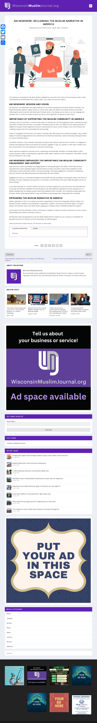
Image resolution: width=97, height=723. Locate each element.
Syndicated (64, 28)
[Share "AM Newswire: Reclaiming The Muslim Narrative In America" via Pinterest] (49, 245)
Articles (9, 623)
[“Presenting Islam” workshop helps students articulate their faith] (80, 299)
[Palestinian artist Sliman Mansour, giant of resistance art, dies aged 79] (9, 487)
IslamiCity (15, 233)
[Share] (3, 42)
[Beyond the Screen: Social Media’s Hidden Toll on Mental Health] (38, 299)
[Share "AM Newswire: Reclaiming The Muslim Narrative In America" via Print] (61, 245)
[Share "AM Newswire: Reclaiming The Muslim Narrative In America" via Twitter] (46, 245)
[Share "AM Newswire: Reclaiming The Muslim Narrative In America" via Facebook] (42, 245)
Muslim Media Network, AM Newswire (30, 223)
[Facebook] (3, 26)
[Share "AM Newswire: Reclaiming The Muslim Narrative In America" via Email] (57, 245)
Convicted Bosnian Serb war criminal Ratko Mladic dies (30, 471)
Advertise (10, 646)
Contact (9, 637)
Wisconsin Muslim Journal (43, 28)
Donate (9, 642)
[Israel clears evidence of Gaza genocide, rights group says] (9, 495)
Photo (9, 628)
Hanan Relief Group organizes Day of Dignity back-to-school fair (34, 501)
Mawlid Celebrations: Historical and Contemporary (29, 463)
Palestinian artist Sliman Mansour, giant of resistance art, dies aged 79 (36, 486)
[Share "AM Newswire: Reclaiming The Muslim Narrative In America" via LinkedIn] (53, 245)
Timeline (10, 618)
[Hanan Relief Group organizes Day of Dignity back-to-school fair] (9, 502)
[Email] (3, 37)
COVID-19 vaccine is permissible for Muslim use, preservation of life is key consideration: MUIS (58, 310)
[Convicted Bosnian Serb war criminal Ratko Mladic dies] (9, 472)
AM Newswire (56, 99)
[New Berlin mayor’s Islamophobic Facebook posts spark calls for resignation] (9, 479)
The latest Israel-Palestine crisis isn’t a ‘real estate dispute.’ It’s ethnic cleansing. (16, 310)
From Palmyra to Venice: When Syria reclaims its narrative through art (35, 509)
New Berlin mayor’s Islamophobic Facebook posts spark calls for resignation (37, 478)
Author (35, 228)
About (9, 614)
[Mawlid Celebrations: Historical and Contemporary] (9, 464)
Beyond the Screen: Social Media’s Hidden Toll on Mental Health (37, 309)
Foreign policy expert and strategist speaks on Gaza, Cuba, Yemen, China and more (40, 455)
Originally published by (19, 228)
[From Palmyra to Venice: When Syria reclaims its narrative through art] (9, 510)
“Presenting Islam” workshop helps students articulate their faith (80, 309)
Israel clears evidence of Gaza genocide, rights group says (31, 494)
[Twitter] (3, 32)
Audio (9, 632)
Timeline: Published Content (16, 443)
